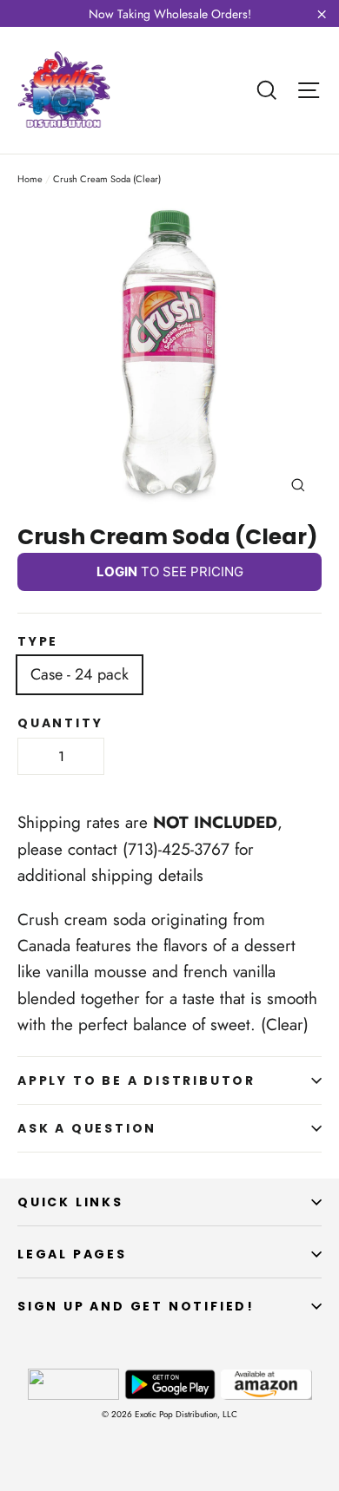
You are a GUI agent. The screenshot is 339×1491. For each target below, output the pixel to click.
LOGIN (116, 571)
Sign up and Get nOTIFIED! (136, 1306)
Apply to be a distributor (136, 1080)
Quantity (60, 723)
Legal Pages (72, 1254)
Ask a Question (86, 1128)
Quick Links (70, 1202)
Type (37, 641)
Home (30, 179)
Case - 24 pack (79, 674)
